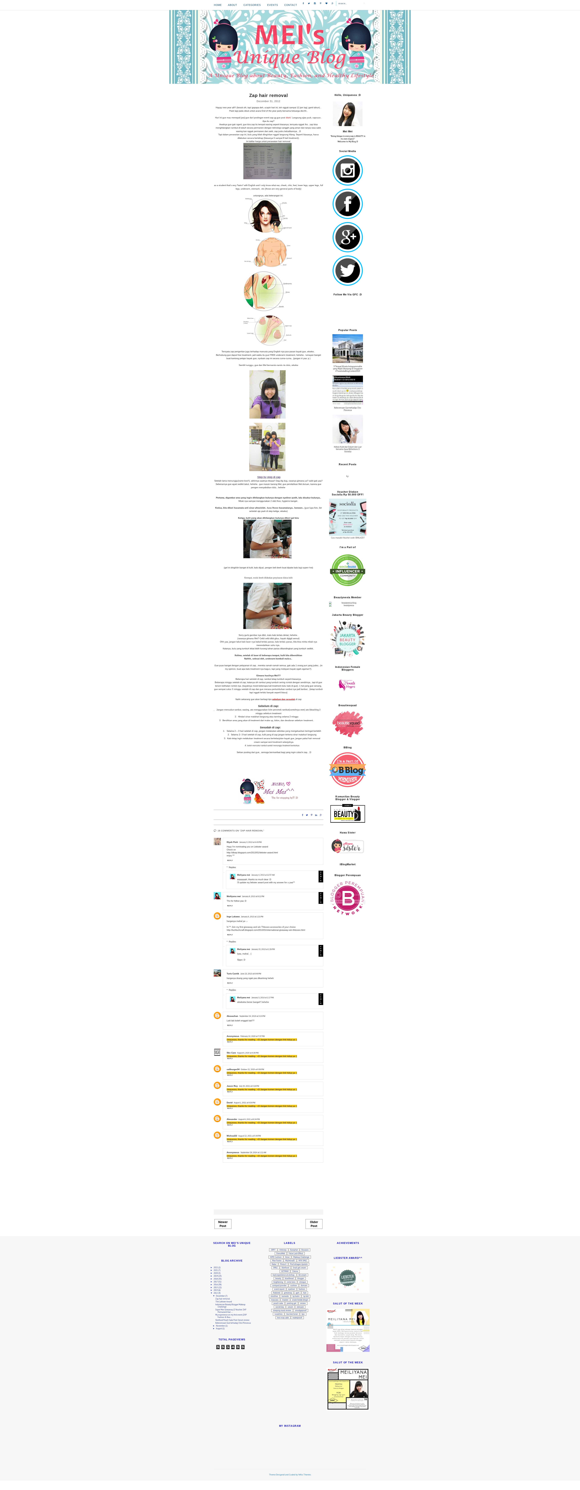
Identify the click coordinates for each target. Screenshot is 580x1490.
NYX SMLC (303, 1260)
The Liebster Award (223, 1301)
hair (304, 1292)
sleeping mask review (282, 1310)
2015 (216, 1287)
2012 (216, 1293)
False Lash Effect (296, 1253)
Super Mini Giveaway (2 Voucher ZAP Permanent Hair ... (230, 1310)
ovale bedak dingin (300, 1300)
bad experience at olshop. (284, 1275)
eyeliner (291, 1289)
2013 (216, 1290)
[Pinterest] (320, 3)
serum (290, 1307)
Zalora (295, 1271)
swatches (279, 1314)
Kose (287, 1257)
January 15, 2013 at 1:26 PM (263, 949)
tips (303, 1314)
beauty (278, 1278)
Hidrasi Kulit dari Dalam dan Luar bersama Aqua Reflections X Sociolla (348, 449)
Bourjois (305, 1250)
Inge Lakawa (233, 916)
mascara (274, 1300)
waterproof (297, 1317)
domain (304, 1285)
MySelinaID (290, 1260)
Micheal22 (232, 1136)
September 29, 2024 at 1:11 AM (253, 1152)
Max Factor (277, 1260)
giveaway (288, 1292)
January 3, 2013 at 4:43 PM (250, 842)
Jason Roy (232, 1086)
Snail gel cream (299, 1267)
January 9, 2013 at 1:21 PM (252, 917)
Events (272, 5)
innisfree (274, 1296)
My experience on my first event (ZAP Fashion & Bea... (230, 1315)
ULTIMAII (284, 1271)
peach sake (278, 1303)
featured (276, 1292)
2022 (216, 1267)
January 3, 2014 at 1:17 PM (262, 998)
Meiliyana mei (243, 875)
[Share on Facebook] (302, 815)
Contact (290, 5)
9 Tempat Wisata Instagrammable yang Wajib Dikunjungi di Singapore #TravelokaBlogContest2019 (347, 368)
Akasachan (232, 1016)
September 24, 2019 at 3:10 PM (252, 1016)
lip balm (296, 1296)
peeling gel (291, 1303)
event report (279, 1289)
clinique (302, 1282)
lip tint (306, 1296)
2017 (216, 1281)
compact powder (279, 1285)
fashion (302, 1289)
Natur (274, 1264)
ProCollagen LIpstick (299, 1264)
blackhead (289, 1278)
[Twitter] (309, 3)
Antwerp (283, 1250)
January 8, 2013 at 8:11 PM (253, 896)
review (303, 1303)
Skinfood (285, 1267)
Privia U (283, 1264)
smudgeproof (300, 1310)
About (232, 5)
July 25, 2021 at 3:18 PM (249, 1086)
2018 (216, 1279)
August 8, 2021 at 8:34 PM (249, 1119)
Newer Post (223, 1224)
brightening (278, 1282)
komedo (285, 1296)
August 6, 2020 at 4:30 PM (248, 1053)
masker (285, 1300)
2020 (216, 1273)
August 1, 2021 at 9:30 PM (244, 1103)
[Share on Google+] (321, 815)
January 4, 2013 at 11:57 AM (263, 875)
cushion (293, 1285)
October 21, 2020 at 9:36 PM (252, 1069)
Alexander (232, 1119)
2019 (216, 1276)
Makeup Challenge (301, 1257)
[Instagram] (314, 3)
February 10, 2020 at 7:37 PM (252, 1036)
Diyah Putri (232, 842)
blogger (300, 1278)
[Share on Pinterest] (311, 815)
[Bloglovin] (326, 3)
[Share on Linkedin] (316, 815)
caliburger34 (233, 1069)
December (220, 1296)
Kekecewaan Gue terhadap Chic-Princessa (347, 409)
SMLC (275, 1267)
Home (218, 5)
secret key (280, 1307)
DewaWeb (280, 1253)
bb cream (302, 1275)
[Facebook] (303, 3)
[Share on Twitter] (307, 815)
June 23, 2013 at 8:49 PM (250, 974)
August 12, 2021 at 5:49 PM (249, 1136)
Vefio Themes (304, 1474)
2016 (216, 1284)
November (220, 1326)
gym (297, 1292)
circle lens (291, 1282)
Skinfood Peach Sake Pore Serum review (232, 1320)
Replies (232, 867)
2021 (216, 1270)
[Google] (332, 3)
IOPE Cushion (276, 1257)
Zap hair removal (222, 1298)
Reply (230, 860)
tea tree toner (292, 1314)
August (219, 1328)
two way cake (283, 1317)
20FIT (273, 1250)
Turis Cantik (233, 973)
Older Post (314, 1224)
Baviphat (294, 1250)
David (230, 1102)
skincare (300, 1307)
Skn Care (231, 1053)
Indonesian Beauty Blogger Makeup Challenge (230, 1305)
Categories (252, 5)
